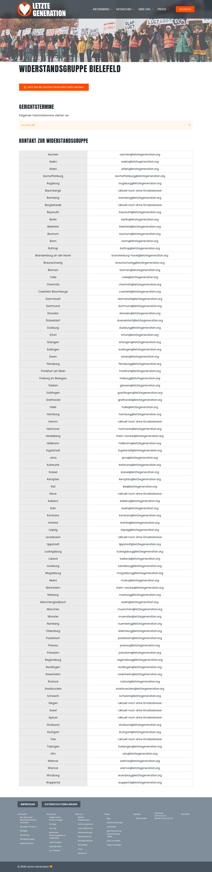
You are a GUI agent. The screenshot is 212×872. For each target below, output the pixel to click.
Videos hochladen (114, 845)
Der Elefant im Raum (28, 827)
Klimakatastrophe (27, 839)
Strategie (23, 831)
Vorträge (52, 824)
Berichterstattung (114, 831)
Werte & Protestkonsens (84, 817)
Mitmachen (123, 9)
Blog (108, 818)
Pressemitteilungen (115, 822)
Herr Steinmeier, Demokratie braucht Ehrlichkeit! (28, 817)
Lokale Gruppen (55, 842)
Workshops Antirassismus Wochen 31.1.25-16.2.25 (164, 813)
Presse (162, 9)
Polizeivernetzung (85, 832)
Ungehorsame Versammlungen (56, 817)
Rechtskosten (141, 818)
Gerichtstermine (84, 836)
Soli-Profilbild (54, 851)
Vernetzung (24, 835)
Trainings (53, 828)
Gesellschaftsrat (26, 843)
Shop (80, 849)
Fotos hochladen (113, 841)
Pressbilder (111, 827)
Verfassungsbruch (85, 824)
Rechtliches (54, 832)
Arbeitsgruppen (55, 846)
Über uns (144, 9)
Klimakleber (82, 845)
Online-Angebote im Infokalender (57, 835)
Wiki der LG (82, 853)
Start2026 (185, 814)
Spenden (185, 9)
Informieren (101, 9)
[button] (189, 125)
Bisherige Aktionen (85, 841)
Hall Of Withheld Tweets (113, 834)
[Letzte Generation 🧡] (42, 9)
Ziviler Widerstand (85, 828)
